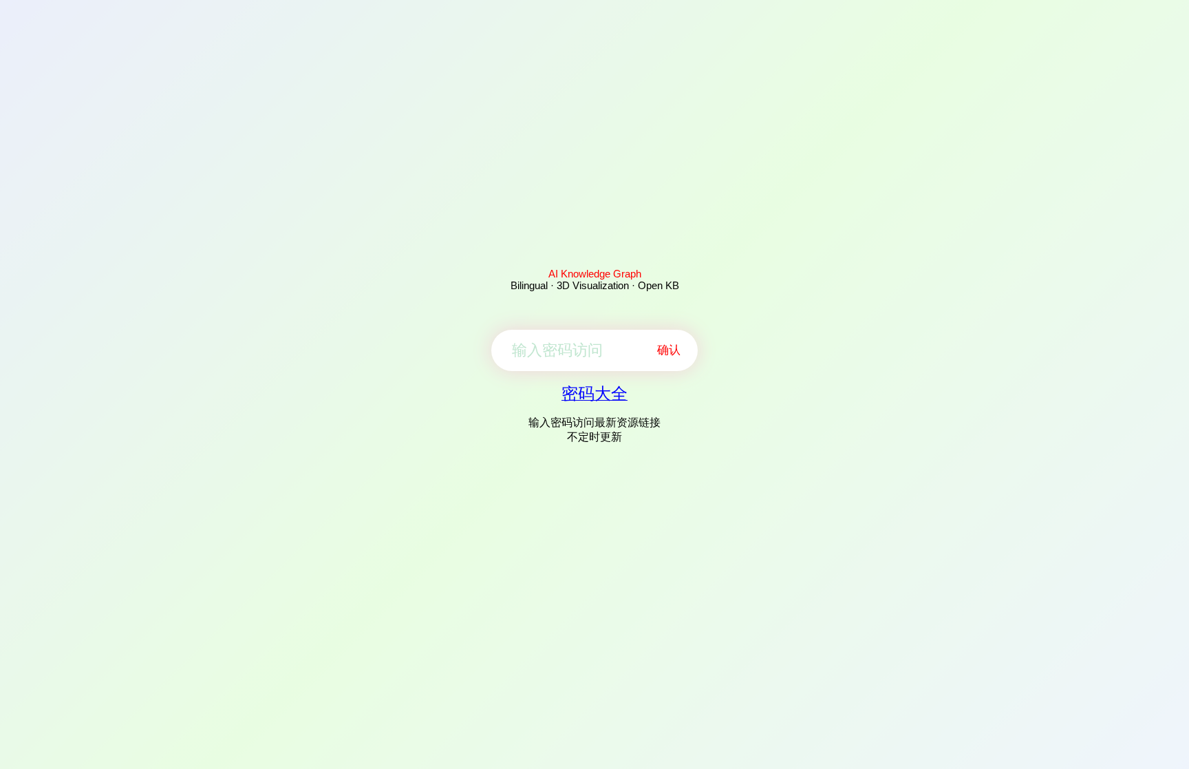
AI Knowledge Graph (594, 274)
